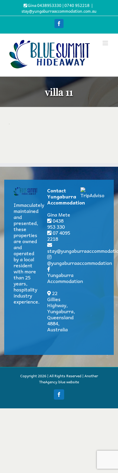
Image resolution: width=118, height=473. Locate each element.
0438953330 (49, 5)
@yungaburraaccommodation (79, 263)
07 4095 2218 (58, 236)
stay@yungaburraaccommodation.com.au (59, 11)
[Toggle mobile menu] (106, 43)
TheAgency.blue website (59, 382)
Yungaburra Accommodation (65, 278)
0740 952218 (77, 5)
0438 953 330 (56, 223)
